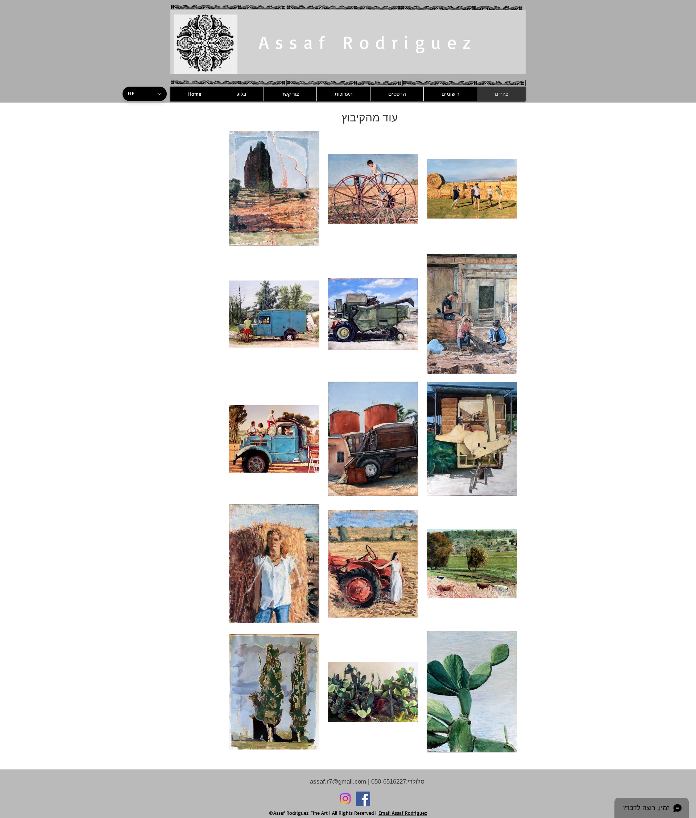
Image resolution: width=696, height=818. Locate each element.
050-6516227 (387, 781)
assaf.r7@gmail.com (338, 781)
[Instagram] (345, 799)
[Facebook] (363, 799)
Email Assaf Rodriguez (402, 813)
